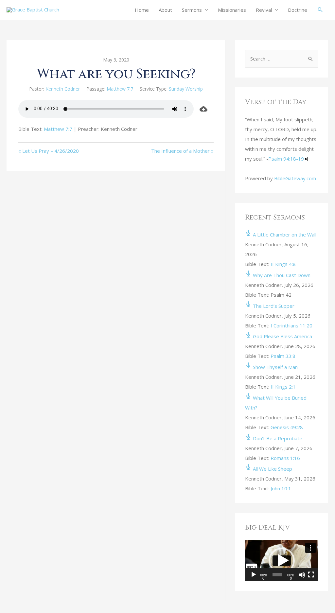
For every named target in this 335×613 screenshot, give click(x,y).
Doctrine (297, 10)
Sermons (192, 10)
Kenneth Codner (62, 89)
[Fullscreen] (311, 574)
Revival (264, 10)
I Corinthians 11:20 (291, 325)
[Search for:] (281, 58)
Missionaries (232, 10)
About (165, 10)
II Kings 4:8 (283, 264)
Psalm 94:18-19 (286, 158)
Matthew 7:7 (120, 89)
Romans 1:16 (285, 458)
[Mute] (302, 574)
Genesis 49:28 (287, 427)
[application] (281, 560)
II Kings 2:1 (283, 386)
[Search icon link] (320, 10)
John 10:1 (281, 488)
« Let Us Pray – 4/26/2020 (48, 151)
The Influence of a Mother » (182, 151)
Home (142, 10)
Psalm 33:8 (283, 356)
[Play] (253, 574)
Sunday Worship (186, 89)
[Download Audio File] (204, 109)
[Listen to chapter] (307, 158)
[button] (282, 561)
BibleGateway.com (295, 178)
